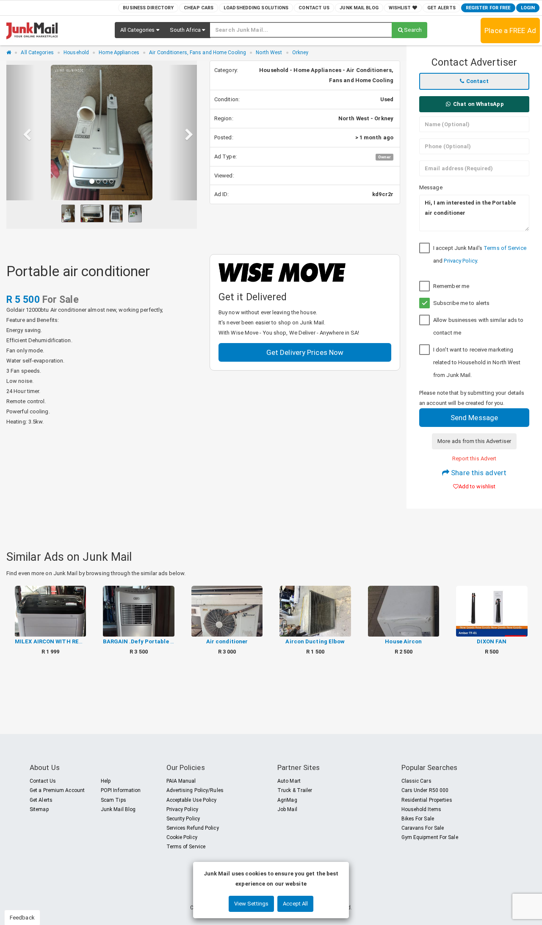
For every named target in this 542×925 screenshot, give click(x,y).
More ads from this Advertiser (474, 441)
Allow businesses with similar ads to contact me (478, 326)
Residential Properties (426, 800)
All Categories (37, 52)
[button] (140, 30)
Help (106, 781)
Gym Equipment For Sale (429, 837)
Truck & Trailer (294, 790)
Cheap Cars (198, 8)
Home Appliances (119, 52)
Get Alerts (441, 8)
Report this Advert (474, 458)
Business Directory (148, 8)
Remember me (451, 286)
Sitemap (39, 809)
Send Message (474, 417)
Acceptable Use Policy (191, 800)
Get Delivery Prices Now (304, 352)
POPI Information (121, 790)
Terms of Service (505, 248)
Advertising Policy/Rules (195, 790)
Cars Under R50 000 (425, 790)
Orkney (300, 52)
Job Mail (287, 809)
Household (76, 52)
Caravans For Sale (422, 828)
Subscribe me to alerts (461, 303)
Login (528, 8)
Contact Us (314, 8)
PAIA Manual (181, 781)
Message (430, 187)
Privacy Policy (460, 261)
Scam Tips (113, 800)
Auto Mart (289, 781)
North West (269, 52)
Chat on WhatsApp (478, 104)
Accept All (295, 903)
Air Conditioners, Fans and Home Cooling (197, 52)
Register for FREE (488, 8)
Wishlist (400, 8)
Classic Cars (416, 781)
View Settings (251, 903)
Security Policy (183, 819)
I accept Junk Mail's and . (479, 254)
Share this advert (477, 472)
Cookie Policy (181, 837)
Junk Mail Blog (359, 8)
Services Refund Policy (192, 828)
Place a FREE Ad (510, 30)
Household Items (421, 809)
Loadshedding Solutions (256, 8)
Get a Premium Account (57, 790)
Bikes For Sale (417, 819)
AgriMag (287, 800)
